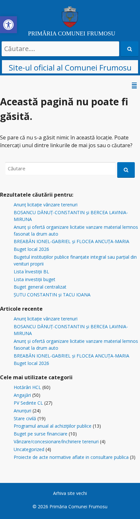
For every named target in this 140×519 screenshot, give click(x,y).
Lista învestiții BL (31, 271)
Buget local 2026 (31, 249)
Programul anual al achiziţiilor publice (52, 426)
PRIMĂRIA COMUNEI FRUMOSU (71, 33)
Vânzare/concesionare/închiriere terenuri (56, 441)
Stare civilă (25, 418)
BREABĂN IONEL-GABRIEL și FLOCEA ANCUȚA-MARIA (71, 241)
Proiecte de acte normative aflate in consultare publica (71, 457)
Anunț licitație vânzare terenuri (45, 204)
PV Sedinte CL (28, 403)
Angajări (22, 395)
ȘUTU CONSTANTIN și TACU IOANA (52, 295)
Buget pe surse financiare (40, 434)
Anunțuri (22, 411)
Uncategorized (29, 449)
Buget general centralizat (40, 287)
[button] (8, 24)
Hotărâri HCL (27, 387)
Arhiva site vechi (70, 493)
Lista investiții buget (34, 279)
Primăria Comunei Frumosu (78, 506)
